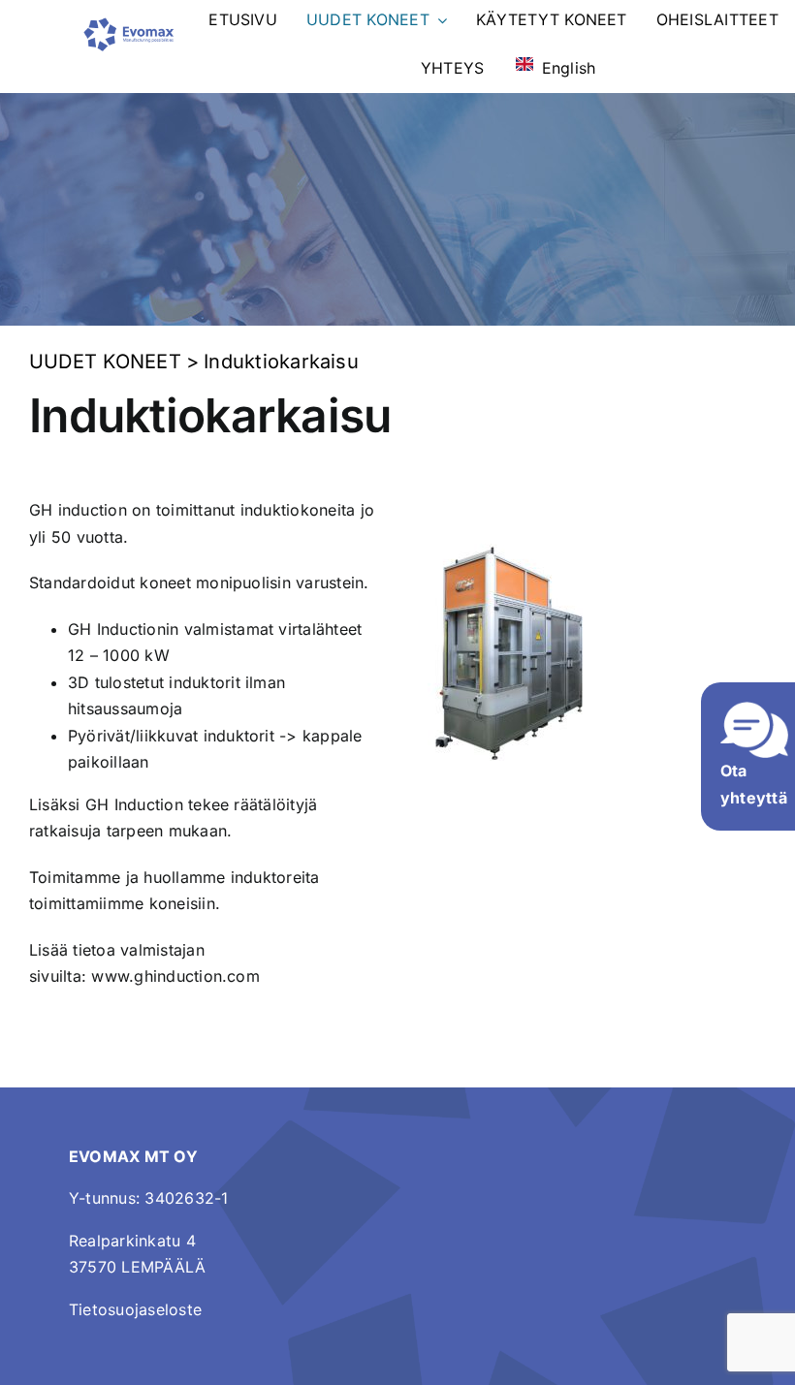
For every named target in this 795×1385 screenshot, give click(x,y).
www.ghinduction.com (175, 976)
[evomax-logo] (128, 23)
